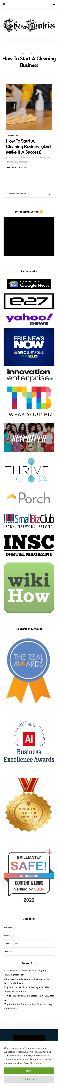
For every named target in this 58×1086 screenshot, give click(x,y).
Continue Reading (17, 167)
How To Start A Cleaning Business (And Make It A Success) (28, 146)
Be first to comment (18, 161)
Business (13, 135)
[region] (29, 1063)
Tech (6, 951)
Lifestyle (8, 943)
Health (7, 935)
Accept (29, 1071)
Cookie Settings (29, 1079)
